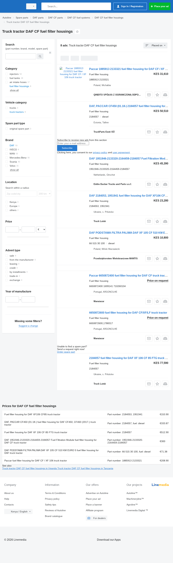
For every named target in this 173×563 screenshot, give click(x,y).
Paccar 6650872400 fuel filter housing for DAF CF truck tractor (128, 275)
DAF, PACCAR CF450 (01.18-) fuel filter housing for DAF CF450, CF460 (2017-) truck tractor (50, 423)
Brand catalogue (54, 516)
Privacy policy (52, 498)
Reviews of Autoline (55, 510)
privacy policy (100, 152)
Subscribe (67, 148)
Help (6, 498)
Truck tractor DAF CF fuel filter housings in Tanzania (85, 468)
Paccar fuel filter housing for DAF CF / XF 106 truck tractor (35, 460)
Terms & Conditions (55, 493)
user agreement (121, 152)
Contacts (9, 504)
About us (9, 493)
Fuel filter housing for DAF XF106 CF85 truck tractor (32, 414)
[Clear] (50, 52)
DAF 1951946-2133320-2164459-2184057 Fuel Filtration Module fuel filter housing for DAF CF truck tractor (50, 441)
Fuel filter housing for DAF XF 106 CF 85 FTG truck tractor (35, 432)
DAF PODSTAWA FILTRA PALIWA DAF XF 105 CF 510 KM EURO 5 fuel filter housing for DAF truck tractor (51, 451)
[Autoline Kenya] (13, 6)
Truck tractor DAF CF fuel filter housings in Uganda (29, 468)
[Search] (45, 6)
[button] (157, 95)
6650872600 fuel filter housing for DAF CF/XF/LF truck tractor (128, 312)
